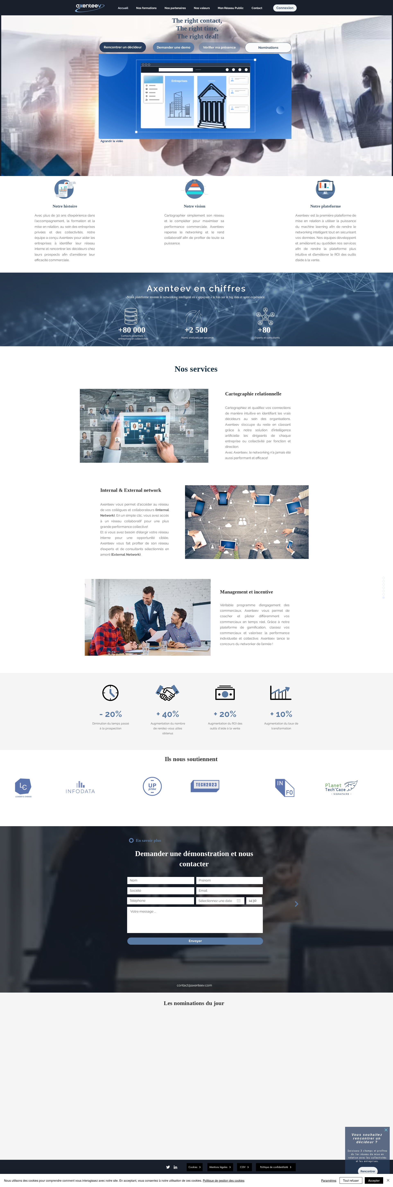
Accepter (374, 1180)
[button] (386, 1130)
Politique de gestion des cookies (223, 1180)
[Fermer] (388, 1180)
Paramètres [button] (328, 1180)
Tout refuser (351, 1180)
